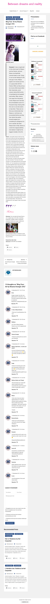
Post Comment (10, 523)
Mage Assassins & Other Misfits (38, 71)
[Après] (32, 107)
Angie (13, 363)
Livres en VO (16, 17)
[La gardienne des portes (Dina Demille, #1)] (32, 111)
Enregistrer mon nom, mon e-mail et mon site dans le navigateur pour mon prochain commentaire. (15, 510)
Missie (13, 395)
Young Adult (19, 19)
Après (35, 104)
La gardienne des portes (37, 110)
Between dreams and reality (25, 4)
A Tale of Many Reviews (17, 309)
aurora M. (14, 448)
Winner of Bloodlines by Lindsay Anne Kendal (21, 262)
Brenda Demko (15, 418)
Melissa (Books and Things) (18, 380)
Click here (8, 241)
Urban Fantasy (19, 534)
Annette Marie (34, 74)
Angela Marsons (37, 79)
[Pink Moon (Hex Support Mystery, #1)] (32, 67)
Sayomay (14, 462)
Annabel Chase (37, 67)
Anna (12, 292)
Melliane (13, 322)
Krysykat (14, 432)
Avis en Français (23, 11)
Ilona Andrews (34, 113)
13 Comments (10, 28)
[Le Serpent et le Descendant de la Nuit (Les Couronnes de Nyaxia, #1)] (32, 99)
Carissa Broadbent (34, 102)
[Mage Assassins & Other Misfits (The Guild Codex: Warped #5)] (32, 72)
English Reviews (13, 11)
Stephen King (36, 105)
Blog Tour (9, 17)
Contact (37, 11)
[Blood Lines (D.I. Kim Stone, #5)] (32, 79)
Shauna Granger (10, 19)
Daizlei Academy (9, 534)
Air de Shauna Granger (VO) (10, 262)
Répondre (13, 303)
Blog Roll (32, 11)
